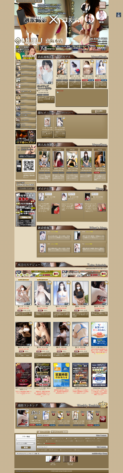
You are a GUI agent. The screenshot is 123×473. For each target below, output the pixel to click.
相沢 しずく (71, 168)
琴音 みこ (74, 76)
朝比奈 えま (57, 168)
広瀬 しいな (61, 76)
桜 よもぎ (73, 197)
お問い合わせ (54, 450)
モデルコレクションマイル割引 (65, 441)
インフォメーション (67, 450)
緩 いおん (44, 168)
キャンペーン (79, 438)
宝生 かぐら (41, 90)
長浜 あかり (85, 168)
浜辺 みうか (100, 76)
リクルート (79, 450)
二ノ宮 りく (45, 127)
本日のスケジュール (44, 438)
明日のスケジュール (58, 438)
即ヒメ (40, 443)
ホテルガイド (80, 441)
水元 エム (49, 197)
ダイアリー (102, 438)
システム (69, 438)
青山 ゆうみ (96, 197)
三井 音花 (80, 347)
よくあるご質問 (43, 450)
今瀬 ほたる (41, 347)
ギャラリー (50, 441)
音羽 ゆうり (87, 76)
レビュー (41, 441)
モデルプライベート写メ (94, 441)
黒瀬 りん (99, 168)
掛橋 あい (98, 306)
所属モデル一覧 (91, 438)
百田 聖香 (61, 347)
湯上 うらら (58, 127)
